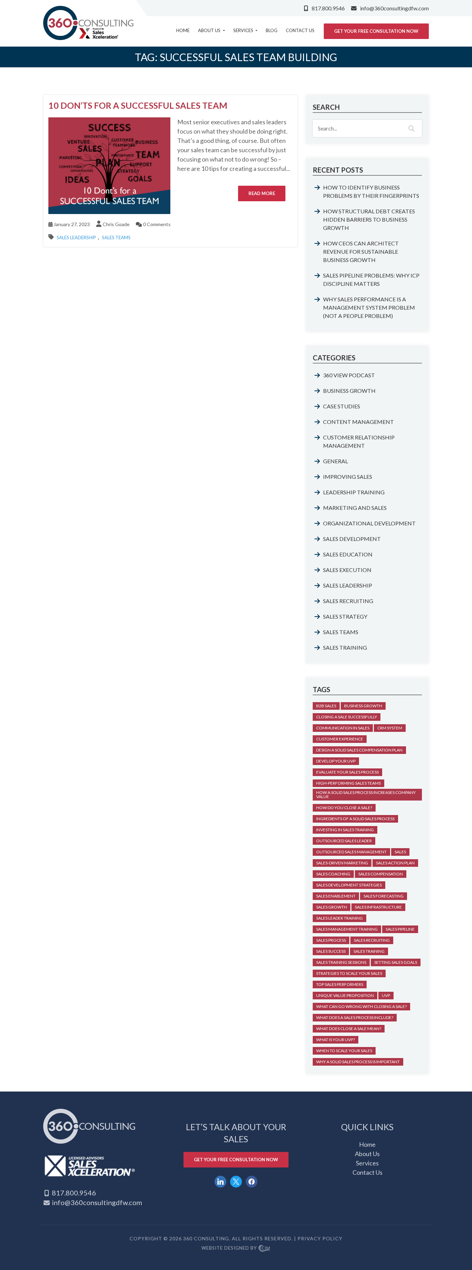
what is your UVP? (335, 1039)
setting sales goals (395, 962)
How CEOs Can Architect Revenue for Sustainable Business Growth (361, 251)
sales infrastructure (378, 907)
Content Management (358, 421)
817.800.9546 (328, 8)
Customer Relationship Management (359, 441)
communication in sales (342, 727)
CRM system (389, 727)
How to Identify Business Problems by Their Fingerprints (371, 191)
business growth (363, 705)
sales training (369, 951)
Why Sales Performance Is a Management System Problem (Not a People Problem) (369, 307)
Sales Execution (347, 569)
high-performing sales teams (348, 783)
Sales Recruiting (348, 601)
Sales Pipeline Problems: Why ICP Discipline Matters (371, 279)
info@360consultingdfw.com (394, 8)
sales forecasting (384, 896)
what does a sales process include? (354, 1017)
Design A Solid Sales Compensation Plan (359, 750)
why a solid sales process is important (358, 1061)
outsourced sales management (351, 851)
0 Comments (156, 224)
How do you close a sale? (344, 807)
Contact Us (300, 30)
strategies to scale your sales (349, 973)
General (335, 461)
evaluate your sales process (347, 772)
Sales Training (345, 647)
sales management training (347, 929)
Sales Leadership (76, 237)
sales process (331, 940)
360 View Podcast (349, 375)
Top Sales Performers (339, 984)
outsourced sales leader (344, 840)
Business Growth (349, 390)
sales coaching (333, 873)
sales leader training (339, 918)
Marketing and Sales (355, 507)
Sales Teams (116, 237)
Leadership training (354, 492)
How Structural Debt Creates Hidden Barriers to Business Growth (369, 219)
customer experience (339, 738)
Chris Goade (116, 224)
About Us (209, 30)
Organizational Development (369, 523)
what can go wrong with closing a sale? (361, 1006)
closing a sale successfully (346, 716)
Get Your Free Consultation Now (376, 31)
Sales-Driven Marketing (342, 862)
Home (183, 30)
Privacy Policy (320, 1238)
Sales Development (352, 538)
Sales (400, 851)
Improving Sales (347, 476)
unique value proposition (345, 995)
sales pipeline (400, 929)
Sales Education (347, 554)
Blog (271, 30)
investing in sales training (345, 829)
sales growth (331, 907)
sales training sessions (341, 962)
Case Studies (341, 406)
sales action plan (395, 862)
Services (243, 30)
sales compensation (380, 873)
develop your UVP (336, 761)
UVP (386, 995)
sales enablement (336, 896)
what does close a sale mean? (348, 1028)
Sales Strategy (345, 616)
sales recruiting (372, 940)
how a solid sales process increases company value (366, 794)
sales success (331, 951)
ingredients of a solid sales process (355, 818)
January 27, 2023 (71, 224)
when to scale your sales (344, 1050)
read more (261, 193)
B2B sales (326, 705)
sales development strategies (349, 885)
